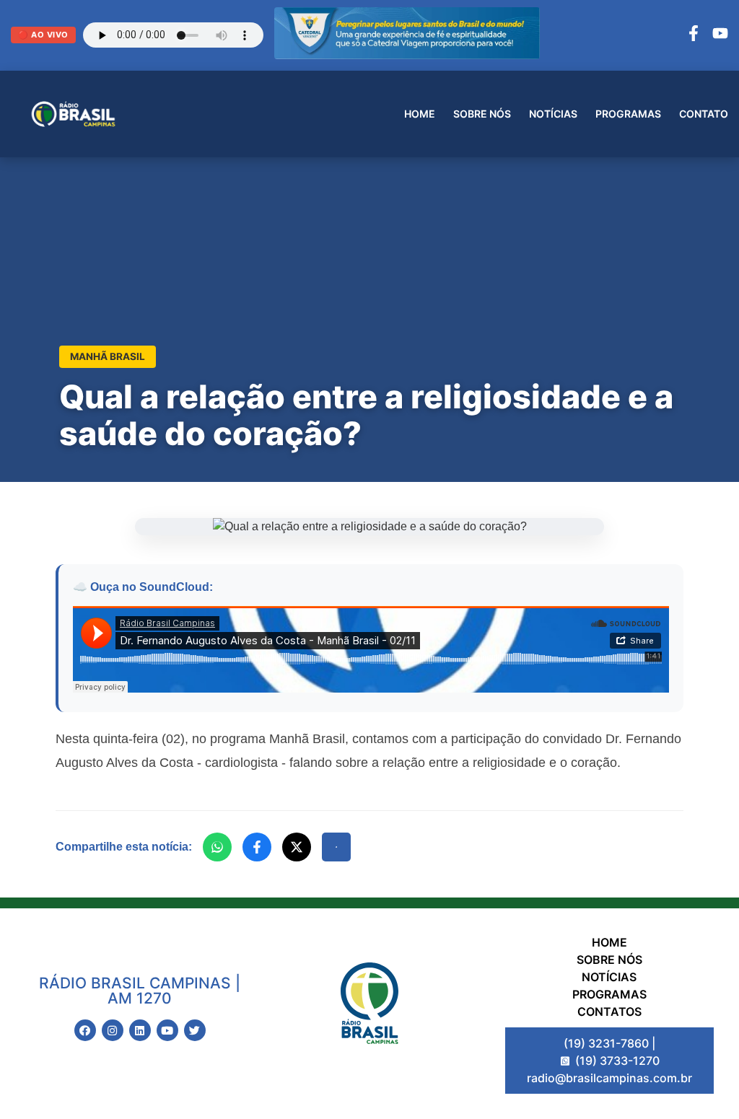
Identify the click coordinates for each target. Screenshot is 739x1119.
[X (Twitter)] (296, 847)
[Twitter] (195, 1030)
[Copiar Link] (336, 847)
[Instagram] (112, 1030)
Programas (628, 113)
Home (419, 113)
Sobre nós (482, 113)
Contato (703, 113)
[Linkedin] (140, 1030)
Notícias (553, 113)
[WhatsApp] (217, 847)
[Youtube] (167, 1030)
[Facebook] (693, 35)
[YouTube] (720, 35)
